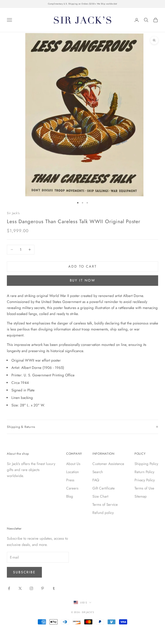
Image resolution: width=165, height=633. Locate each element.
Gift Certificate (103, 488)
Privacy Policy (144, 480)
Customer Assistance (108, 463)
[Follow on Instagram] (31, 588)
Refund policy (103, 512)
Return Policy (144, 471)
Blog (69, 496)
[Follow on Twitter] (20, 588)
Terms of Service (105, 504)
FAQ (95, 480)
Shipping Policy (146, 463)
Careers (72, 488)
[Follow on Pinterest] (42, 588)
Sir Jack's (13, 213)
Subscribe (24, 572)
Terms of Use (144, 488)
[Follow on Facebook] (9, 588)
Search (97, 471)
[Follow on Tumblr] (54, 588)
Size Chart (100, 496)
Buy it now (82, 280)
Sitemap (140, 496)
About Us (73, 463)
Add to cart (82, 266)
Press (70, 480)
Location (72, 471)
